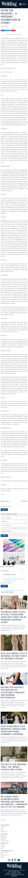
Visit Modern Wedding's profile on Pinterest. (13, 590)
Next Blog (23, 501)
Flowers (2, 830)
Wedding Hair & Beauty (5, 840)
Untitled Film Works (12, 45)
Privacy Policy (13, 873)
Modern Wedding (14, 866)
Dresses (2, 827)
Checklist (5, 578)
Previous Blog (5, 501)
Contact (2, 856)
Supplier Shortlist (11, 580)
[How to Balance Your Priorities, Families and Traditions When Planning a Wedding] (14, 718)
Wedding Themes (4, 838)
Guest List (18, 578)
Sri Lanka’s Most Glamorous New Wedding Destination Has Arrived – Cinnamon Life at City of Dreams (14, 801)
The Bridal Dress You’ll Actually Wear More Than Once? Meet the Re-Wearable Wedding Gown (14, 617)
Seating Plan (3, 844)
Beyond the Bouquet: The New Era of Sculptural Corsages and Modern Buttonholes (12, 692)
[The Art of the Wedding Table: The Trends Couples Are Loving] (14, 754)
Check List (2, 847)
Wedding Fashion (4, 836)
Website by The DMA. (16, 871)
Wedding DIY (3, 839)
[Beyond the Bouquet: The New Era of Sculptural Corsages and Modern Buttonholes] (14, 679)
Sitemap (2, 857)
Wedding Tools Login (4, 852)
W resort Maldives (12, 198)
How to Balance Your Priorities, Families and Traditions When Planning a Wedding (13, 730)
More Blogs (3, 820)
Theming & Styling (4, 831)
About (2, 853)
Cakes (2, 829)
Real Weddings (3, 826)
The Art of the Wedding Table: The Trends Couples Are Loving (13, 767)
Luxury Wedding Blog (16, 874)
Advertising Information (5, 854)
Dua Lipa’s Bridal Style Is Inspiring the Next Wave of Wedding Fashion (14, 656)
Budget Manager (12, 578)
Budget (2, 848)
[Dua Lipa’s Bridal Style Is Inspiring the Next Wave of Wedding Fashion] (14, 643)
